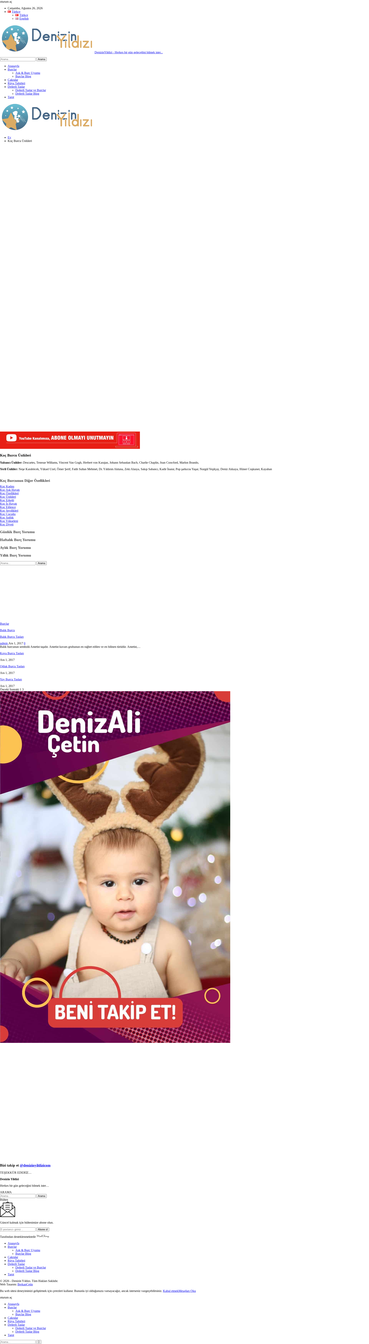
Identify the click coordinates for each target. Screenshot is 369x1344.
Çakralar (13, 79)
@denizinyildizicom (35, 1165)
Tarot (11, 97)
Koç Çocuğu (8, 514)
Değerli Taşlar (16, 86)
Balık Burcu (7, 630)
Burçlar (12, 69)
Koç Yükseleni (9, 521)
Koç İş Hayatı (8, 503)
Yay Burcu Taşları (11, 679)
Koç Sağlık (7, 517)
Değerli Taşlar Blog (27, 93)
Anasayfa (13, 66)
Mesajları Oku (187, 1291)
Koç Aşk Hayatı (10, 489)
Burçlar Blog (23, 76)
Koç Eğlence (8, 507)
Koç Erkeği (7, 500)
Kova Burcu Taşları (12, 653)
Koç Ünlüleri (8, 496)
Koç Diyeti (6, 524)
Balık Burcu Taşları (12, 636)
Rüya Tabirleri (16, 83)
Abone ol (43, 1229)
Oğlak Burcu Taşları (12, 666)
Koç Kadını (7, 486)
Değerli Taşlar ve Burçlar (30, 90)
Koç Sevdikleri (9, 510)
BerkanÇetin (25, 1284)
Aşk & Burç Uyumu (27, 73)
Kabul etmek (171, 1291)
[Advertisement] (115, 173)
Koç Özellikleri (9, 493)
